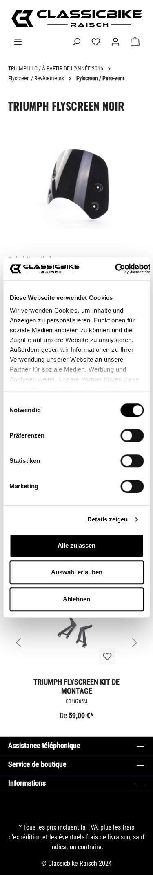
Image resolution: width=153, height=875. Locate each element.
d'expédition (25, 837)
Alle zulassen (76, 545)
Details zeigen (107, 519)
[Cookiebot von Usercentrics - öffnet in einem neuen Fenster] (115, 268)
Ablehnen (76, 599)
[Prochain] (135, 643)
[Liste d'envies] (96, 42)
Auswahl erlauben (76, 572)
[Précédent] (18, 643)
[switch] (132, 435)
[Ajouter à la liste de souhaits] (107, 656)
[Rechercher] (76, 42)
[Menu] (18, 42)
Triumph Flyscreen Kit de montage (76, 686)
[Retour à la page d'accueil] (76, 18)
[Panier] (135, 42)
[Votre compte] (115, 42)
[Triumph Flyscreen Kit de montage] (76, 630)
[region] (76, 191)
